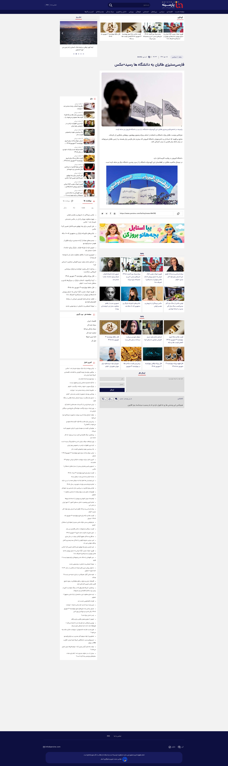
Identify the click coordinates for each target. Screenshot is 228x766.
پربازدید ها (87, 201)
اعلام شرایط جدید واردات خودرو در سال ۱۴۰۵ (73, 150)
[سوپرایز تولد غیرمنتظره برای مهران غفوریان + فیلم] (110, 354)
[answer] (116, 399)
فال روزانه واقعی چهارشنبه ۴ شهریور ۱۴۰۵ (153, 365)
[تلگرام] (106, 213)
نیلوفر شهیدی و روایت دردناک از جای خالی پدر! (132, 338)
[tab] (83, 53)
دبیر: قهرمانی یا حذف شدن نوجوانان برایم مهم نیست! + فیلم (74, 194)
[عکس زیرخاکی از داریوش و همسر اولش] (152, 294)
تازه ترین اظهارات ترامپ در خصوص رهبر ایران (74, 124)
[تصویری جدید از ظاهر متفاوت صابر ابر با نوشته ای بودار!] (110, 294)
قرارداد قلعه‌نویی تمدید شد (86, 601)
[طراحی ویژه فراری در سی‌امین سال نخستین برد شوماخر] (89, 167)
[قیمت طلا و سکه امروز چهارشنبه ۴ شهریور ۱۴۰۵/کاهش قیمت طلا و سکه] (131, 28)
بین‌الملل (154, 12)
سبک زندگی (110, 12)
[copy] (178, 213)
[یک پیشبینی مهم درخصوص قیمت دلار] (89, 132)
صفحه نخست (179, 12)
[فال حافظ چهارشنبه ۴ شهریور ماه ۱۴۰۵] (111, 28)
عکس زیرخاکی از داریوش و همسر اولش (153, 304)
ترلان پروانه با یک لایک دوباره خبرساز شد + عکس (79, 368)
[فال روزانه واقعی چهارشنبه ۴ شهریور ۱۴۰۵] (152, 354)
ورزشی (131, 12)
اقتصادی (170, 12)
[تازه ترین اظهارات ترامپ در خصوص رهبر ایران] (89, 123)
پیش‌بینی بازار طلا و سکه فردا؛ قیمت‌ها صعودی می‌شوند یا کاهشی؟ (73, 116)
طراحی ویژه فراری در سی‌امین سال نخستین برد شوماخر (73, 168)
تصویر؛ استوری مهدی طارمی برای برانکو (82, 619)
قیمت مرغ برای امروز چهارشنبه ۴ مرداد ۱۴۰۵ (81, 473)
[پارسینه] (171, 5)
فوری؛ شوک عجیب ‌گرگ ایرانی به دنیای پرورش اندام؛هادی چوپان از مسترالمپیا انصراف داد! (173, 36)
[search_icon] (111, 5)
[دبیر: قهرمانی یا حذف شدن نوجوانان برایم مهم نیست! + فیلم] (89, 193)
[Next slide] (94, 33)
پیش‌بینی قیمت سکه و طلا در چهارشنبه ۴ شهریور (132, 365)
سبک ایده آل (91, 325)
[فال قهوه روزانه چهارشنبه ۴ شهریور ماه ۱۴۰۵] (174, 354)
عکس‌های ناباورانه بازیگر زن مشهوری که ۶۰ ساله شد (131, 304)
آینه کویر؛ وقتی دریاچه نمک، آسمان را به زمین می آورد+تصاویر (77, 48)
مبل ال (93, 340)
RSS (47, 5)
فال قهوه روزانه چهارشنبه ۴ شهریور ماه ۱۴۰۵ (174, 365)
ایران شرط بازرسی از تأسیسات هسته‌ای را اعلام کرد (79, 404)
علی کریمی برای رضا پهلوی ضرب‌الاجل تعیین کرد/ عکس (74, 176)
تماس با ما (53, 5)
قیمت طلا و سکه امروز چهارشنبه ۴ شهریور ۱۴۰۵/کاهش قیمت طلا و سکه (131, 36)
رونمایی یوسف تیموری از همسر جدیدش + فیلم (80, 394)
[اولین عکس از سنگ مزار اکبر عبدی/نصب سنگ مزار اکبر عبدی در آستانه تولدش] (174, 294)
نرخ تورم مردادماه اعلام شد (86, 379)
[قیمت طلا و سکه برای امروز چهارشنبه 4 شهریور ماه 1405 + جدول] (89, 158)
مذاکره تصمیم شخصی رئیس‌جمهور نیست (82, 383)
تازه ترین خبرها (91, 337)
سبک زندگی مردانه (90, 329)
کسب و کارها (89, 12)
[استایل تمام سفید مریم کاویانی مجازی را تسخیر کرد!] (152, 327)
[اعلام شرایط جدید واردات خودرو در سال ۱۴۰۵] (89, 149)
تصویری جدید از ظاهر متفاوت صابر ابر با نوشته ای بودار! (110, 306)
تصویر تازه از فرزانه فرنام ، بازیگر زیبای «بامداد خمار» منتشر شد (111, 277)
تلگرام (173, 747)
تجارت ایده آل (91, 333)
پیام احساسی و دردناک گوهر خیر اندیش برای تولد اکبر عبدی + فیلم (174, 277)
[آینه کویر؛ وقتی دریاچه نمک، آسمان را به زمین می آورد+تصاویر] (78, 32)
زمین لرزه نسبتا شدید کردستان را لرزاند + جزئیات (80, 605)
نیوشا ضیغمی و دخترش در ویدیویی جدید (80, 306)
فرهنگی (138, 12)
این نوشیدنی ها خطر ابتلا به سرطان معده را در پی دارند (78, 480)
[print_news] (114, 213)
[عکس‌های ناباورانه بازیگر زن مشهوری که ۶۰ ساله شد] (131, 294)
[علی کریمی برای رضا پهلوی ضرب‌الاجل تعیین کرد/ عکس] (89, 175)
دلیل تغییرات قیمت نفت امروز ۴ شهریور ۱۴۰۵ (80, 533)
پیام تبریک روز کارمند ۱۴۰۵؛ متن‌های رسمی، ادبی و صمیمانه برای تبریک (152, 36)
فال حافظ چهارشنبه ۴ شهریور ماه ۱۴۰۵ (110, 35)
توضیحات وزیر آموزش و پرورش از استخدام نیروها (79, 498)
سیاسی (162, 12)
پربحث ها (66, 201)
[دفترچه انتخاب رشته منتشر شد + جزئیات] (89, 106)
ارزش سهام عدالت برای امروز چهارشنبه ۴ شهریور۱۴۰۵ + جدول (74, 142)
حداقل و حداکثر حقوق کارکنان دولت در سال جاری (79, 536)
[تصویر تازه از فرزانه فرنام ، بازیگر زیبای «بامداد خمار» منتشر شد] (110, 264)
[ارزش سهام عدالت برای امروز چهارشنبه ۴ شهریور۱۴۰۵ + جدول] (89, 141)
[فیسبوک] (110, 213)
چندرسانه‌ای (100, 12)
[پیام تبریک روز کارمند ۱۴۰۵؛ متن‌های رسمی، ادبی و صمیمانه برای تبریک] (152, 28)
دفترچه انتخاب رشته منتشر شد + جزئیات (73, 107)
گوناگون (180, 17)
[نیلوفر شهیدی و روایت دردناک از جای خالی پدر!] (131, 327)
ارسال (112, 390)
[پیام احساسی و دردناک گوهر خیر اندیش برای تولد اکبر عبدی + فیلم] (174, 264)
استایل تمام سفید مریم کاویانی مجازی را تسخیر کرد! (153, 338)
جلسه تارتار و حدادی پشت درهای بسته (82, 477)
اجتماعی (146, 12)
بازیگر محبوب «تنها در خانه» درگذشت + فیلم (81, 386)
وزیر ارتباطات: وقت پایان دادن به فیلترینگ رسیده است (77, 442)
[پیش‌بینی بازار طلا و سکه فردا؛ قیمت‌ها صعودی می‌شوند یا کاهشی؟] (89, 115)
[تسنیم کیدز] (142, 234)
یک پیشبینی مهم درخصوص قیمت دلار (74, 133)
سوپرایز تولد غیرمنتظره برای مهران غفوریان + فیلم (110, 365)
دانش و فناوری (121, 12)
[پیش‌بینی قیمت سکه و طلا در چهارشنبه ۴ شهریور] (131, 354)
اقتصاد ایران (91, 321)
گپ (182, 747)
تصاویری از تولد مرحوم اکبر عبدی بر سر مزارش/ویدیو (79, 636)
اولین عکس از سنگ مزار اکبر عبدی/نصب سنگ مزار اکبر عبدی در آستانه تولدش (174, 306)
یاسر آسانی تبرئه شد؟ (87, 615)
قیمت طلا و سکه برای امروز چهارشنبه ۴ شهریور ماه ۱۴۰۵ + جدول (73, 159)
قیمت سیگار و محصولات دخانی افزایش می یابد (80, 529)
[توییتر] (102, 213)
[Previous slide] (62, 33)
